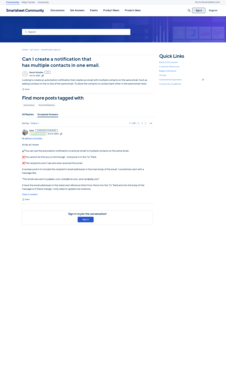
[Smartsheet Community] (25, 10)
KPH (31, 131)
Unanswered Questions (181, 79)
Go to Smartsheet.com (207, 2)
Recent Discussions (168, 62)
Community (12, 2)
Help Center (28, 2)
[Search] (189, 10)
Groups (162, 75)
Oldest (33, 123)
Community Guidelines (170, 83)
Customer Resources (169, 66)
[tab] (28, 114)
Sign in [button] (85, 219)
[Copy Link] (42, 75)
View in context (29, 194)
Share (26, 89)
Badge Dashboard (167, 70)
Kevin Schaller (36, 72)
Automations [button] (29, 105)
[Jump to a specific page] (150, 123)
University (43, 2)
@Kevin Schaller (34, 138)
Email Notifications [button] (47, 105)
